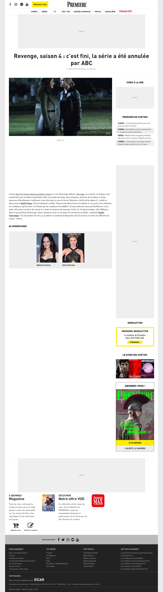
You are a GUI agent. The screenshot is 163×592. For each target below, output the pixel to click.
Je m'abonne (134, 443)
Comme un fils (14, 566)
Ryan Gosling (88, 555)
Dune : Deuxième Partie (18, 553)
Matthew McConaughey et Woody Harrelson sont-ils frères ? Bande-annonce (134, 136)
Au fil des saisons (16, 563)
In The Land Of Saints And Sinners (22, 561)
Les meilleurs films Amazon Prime (134, 569)
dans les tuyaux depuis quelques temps (33, 194)
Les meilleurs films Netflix (131, 566)
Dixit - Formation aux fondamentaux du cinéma (84, 584)
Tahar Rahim (88, 566)
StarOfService (61, 584)
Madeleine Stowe (44, 265)
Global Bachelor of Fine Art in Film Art (43, 584)
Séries (44, 11)
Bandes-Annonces (82, 11)
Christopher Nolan (90, 553)
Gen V (48, 558)
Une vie (12, 555)
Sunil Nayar (26, 203)
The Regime (51, 555)
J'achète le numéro (135, 448)
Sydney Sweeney (89, 561)
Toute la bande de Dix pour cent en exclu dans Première (134, 124)
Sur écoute (50, 566)
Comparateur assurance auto (19, 584)
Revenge (80, 194)
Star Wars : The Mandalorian (57, 563)
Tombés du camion (16, 558)
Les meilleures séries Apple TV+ (133, 563)
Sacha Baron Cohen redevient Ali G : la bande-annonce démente (134, 130)
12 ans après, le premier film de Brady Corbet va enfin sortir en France (134, 142)
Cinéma (34, 11)
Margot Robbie (89, 563)
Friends (49, 553)
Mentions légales (15, 589)
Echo (48, 561)
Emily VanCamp (68, 265)
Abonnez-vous (40, 4)
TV (55, 11)
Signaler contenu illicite (30, 589)
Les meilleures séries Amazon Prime (135, 561)
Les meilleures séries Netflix (132, 558)
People (98, 11)
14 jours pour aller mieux (18, 569)
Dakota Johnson (89, 558)
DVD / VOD (66, 11)
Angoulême (110, 11)
